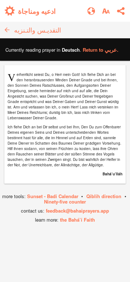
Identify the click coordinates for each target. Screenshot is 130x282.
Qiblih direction (103, 196)
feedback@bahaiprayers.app (77, 210)
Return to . (100, 49)
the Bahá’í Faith (77, 219)
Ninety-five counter (65, 201)
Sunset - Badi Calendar (52, 196)
